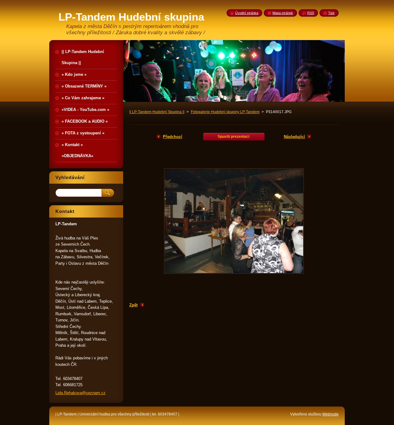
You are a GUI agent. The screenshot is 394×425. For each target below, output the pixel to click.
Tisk (331, 13)
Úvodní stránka (246, 13)
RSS (310, 13)
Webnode (330, 414)
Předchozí (172, 136)
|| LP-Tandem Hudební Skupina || (156, 112)
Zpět (133, 305)
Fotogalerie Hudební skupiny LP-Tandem (225, 112)
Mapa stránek (282, 13)
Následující (294, 136)
